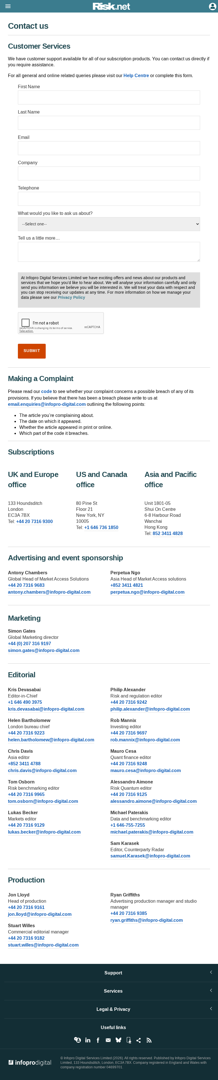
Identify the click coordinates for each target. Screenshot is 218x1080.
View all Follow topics (77, 1040)
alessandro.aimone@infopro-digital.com (153, 801)
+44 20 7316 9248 (128, 763)
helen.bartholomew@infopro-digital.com (51, 740)
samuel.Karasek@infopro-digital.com (150, 856)
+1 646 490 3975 (25, 702)
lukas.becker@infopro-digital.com (44, 832)
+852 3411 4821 (126, 585)
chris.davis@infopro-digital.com (42, 770)
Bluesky (118, 1040)
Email (24, 137)
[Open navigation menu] (5, 6)
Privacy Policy (71, 297)
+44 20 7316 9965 (26, 794)
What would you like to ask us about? (55, 213)
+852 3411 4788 (24, 763)
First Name (29, 87)
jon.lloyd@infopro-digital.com (40, 914)
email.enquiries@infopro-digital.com (47, 404)
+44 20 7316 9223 (26, 733)
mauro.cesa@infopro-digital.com (145, 770)
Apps (128, 1040)
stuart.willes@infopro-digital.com (43, 945)
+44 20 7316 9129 (26, 825)
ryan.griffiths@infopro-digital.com (146, 920)
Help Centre (136, 75)
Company (27, 163)
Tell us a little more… (39, 238)
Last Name (29, 112)
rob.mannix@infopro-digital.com (145, 740)
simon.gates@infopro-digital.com (43, 650)
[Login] (212, 6)
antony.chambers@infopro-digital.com (49, 592)
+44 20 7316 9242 (128, 702)
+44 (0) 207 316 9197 (29, 643)
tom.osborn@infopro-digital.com (43, 801)
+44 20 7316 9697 (128, 733)
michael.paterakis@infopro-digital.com (151, 832)
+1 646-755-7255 (127, 825)
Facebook (98, 1040)
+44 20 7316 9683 (26, 585)
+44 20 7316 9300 (34, 521)
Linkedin (87, 1040)
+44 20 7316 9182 (26, 938)
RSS (149, 1040)
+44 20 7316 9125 (128, 794)
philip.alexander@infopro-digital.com (150, 709)
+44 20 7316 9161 (26, 907)
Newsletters (108, 1040)
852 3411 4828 (168, 533)
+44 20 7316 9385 (128, 913)
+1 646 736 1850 (101, 527)
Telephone (28, 188)
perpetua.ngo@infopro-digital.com (147, 592)
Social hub (138, 1040)
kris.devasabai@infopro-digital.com (46, 709)
